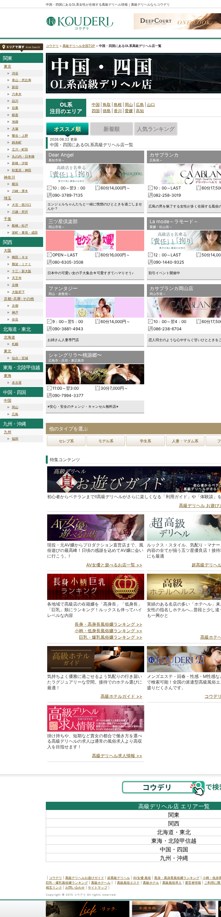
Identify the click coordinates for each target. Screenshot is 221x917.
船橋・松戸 (20, 225)
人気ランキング (156, 129)
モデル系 (105, 441)
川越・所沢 (20, 212)
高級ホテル (151, 883)
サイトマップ (97, 887)
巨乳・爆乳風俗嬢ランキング (67, 883)
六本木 (17, 94)
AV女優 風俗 (142, 878)
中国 (7, 400)
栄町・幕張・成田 (25, 232)
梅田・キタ (20, 257)
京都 (15, 306)
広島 (15, 414)
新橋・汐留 (20, 163)
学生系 (145, 441)
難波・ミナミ (21, 264)
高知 (140, 110)
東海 (7, 375)
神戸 (15, 312)
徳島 (107, 110)
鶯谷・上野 (20, 136)
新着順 (111, 129)
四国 (96, 110)
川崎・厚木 (20, 191)
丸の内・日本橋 (23, 156)
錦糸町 (17, 142)
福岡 (15, 439)
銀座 (15, 115)
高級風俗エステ (128, 883)
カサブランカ (164, 155)
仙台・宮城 (20, 358)
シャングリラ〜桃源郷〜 (75, 355)
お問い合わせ (75, 887)
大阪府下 (18, 292)
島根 (118, 104)
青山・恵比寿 (21, 80)
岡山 (15, 407)
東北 (7, 351)
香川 (118, 110)
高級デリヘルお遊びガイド (84, 878)
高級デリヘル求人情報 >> (117, 755)
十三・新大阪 (21, 271)
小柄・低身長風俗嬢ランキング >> (108, 630)
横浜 (15, 184)
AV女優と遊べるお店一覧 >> (114, 565)
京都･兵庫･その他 (19, 298)
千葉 (7, 218)
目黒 (15, 108)
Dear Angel (61, 155)
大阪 (7, 250)
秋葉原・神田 (21, 170)
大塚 (15, 129)
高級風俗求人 (172, 883)
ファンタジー (63, 288)
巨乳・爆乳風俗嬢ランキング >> (110, 637)
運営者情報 (193, 883)
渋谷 (15, 73)
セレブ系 (66, 441)
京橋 (15, 285)
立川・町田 (20, 149)
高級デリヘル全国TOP (79, 46)
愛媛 (129, 110)
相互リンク (54, 887)
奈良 (15, 319)
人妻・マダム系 (185, 441)
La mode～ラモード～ (174, 221)
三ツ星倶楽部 (63, 221)
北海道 (9, 337)
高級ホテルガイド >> (121, 696)
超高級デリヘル (118, 878)
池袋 (15, 122)
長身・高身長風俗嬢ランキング (176, 878)
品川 (15, 101)
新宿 (15, 87)
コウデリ (52, 46)
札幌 (15, 344)
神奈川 (9, 177)
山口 (151, 104)
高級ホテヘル (100, 883)
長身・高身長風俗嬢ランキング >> (108, 624)
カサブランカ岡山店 (171, 288)
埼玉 (7, 198)
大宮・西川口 (21, 205)
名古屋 (17, 383)
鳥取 (107, 104)
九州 (7, 432)
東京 (7, 66)
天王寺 (17, 278)
